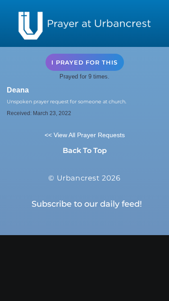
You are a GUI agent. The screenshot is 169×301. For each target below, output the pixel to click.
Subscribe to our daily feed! (87, 204)
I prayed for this (84, 62)
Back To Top (85, 150)
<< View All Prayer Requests (85, 135)
